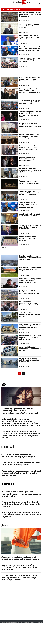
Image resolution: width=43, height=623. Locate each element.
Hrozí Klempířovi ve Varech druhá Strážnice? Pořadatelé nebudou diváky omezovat (29, 48)
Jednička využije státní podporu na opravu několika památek (29, 314)
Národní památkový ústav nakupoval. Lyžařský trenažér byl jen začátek (30, 257)
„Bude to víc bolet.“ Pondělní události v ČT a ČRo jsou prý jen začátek (29, 60)
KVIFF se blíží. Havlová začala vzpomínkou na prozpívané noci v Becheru (30, 124)
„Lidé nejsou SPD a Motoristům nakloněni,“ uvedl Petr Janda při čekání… (29, 181)
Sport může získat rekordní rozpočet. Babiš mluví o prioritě (29, 25)
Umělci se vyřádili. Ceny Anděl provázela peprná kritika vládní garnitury (28, 147)
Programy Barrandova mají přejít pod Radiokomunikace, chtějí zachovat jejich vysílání (21, 504)
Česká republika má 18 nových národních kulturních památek (30, 348)
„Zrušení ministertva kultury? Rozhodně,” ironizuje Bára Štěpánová (30, 158)
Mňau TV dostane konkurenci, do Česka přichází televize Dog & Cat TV (21, 463)
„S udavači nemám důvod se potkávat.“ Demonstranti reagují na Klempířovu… (29, 193)
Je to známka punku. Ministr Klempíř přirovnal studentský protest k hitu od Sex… (30, 114)
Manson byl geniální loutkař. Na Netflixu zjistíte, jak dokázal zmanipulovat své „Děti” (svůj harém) (20, 410)
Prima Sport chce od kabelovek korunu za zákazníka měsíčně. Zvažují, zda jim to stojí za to (22, 514)
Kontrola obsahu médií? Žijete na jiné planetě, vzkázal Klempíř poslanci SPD (30, 79)
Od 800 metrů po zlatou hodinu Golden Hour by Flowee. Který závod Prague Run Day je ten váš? (20, 577)
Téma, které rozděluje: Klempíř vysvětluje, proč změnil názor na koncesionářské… (28, 205)
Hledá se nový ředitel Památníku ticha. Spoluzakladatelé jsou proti (29, 292)
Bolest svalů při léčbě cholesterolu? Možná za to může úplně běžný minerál (21, 558)
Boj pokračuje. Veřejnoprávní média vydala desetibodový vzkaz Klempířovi (30, 136)
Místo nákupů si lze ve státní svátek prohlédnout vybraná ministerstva (30, 360)
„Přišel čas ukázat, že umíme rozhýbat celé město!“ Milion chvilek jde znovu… (30, 102)
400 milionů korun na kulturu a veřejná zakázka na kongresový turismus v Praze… (30, 326)
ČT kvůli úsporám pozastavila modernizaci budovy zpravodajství (19, 455)
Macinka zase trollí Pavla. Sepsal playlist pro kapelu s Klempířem (29, 37)
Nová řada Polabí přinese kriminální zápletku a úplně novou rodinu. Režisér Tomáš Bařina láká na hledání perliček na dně (21, 434)
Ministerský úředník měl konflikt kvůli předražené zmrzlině (28, 238)
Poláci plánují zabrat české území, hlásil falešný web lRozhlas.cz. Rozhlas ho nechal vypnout (21, 473)
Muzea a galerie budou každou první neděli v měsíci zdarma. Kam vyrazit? (30, 14)
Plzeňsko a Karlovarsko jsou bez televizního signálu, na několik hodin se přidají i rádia (21, 493)
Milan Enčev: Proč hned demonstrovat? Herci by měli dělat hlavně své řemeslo (30, 170)
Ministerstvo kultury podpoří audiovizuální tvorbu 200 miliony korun (30, 337)
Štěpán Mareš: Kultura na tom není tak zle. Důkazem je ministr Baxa (30, 227)
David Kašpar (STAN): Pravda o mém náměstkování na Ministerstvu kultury (30, 280)
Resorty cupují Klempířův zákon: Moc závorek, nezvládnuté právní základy (29, 90)
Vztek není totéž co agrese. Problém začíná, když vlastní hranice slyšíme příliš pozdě (19, 567)
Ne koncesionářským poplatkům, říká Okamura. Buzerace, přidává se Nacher (29, 303)
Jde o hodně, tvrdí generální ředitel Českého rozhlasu (29, 215)
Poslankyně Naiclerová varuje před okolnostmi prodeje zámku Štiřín (30, 269)
